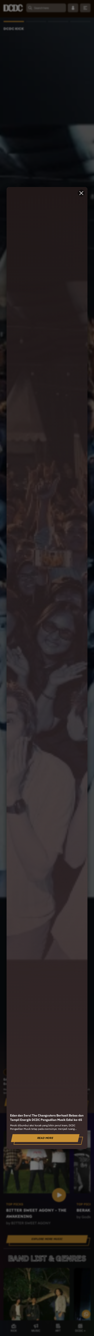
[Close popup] (81, 193)
